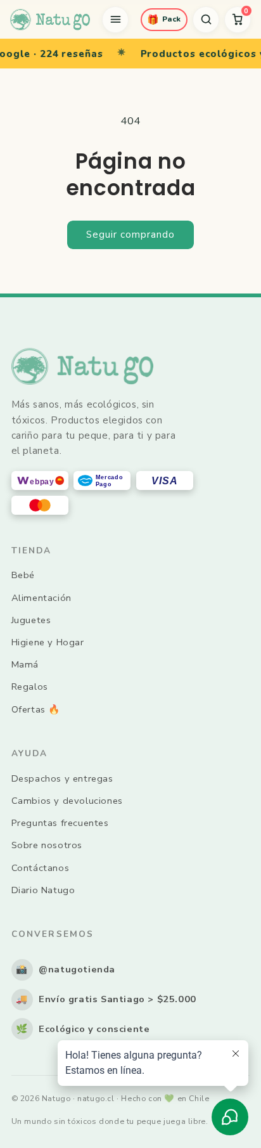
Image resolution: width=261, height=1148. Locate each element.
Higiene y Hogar (47, 642)
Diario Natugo (43, 890)
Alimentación (41, 597)
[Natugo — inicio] (50, 19)
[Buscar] (206, 19)
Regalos (29, 686)
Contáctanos (40, 867)
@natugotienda (65, 969)
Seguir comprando (130, 234)
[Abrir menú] (115, 19)
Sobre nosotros (46, 845)
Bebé (23, 575)
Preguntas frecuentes (60, 822)
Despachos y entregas (62, 778)
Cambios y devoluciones (67, 800)
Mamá (25, 664)
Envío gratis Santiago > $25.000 (106, 999)
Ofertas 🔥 (35, 709)
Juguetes (31, 620)
